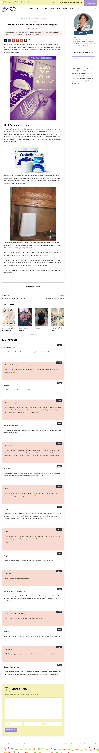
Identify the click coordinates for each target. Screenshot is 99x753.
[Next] (61, 320)
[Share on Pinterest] (17, 40)
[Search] (92, 59)
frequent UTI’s (30, 131)
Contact (64, 2)
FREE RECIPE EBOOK (22, 2)
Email (27, 724)
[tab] (31, 334)
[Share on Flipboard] (13, 40)
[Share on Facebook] (9, 40)
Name (7, 724)
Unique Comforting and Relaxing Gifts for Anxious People (8, 328)
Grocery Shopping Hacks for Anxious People (57, 328)
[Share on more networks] (25, 40)
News (71, 8)
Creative (51, 8)
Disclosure (76, 2)
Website (47, 724)
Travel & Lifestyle (62, 8)
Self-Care (44, 8)
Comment (8, 699)
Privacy (70, 2)
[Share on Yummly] (21, 40)
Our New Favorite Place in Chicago (53, 297)
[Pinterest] (81, 2)
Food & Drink (34, 8)
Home (54, 2)
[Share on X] (5, 40)
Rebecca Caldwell (34, 28)
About (59, 2)
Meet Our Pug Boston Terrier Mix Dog (13, 297)
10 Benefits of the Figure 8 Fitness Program (24, 328)
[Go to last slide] (5, 320)
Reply (59, 345)
